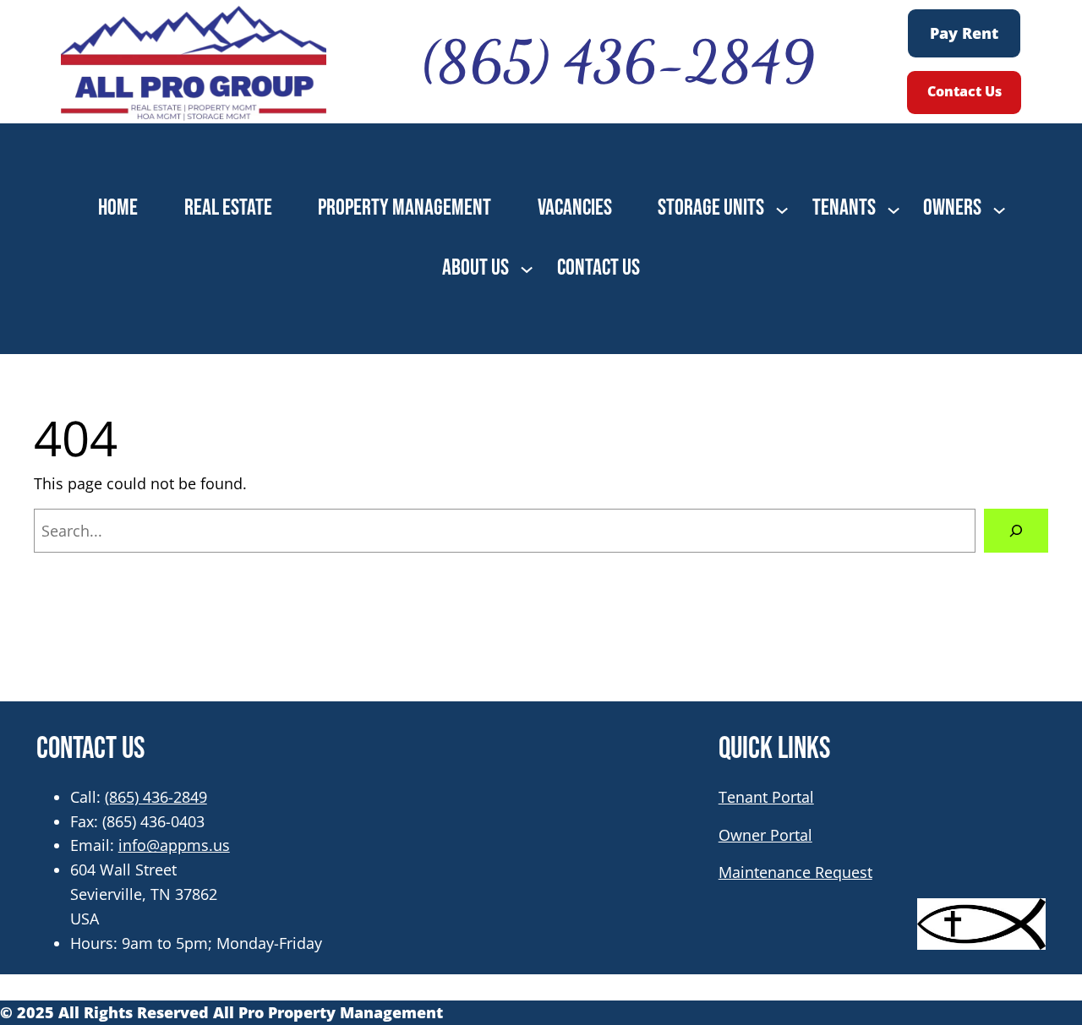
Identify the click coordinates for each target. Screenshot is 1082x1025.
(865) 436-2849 (156, 797)
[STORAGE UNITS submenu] (782, 208)
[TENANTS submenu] (893, 208)
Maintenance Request (795, 872)
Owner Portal (765, 835)
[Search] (1016, 531)
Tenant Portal (766, 797)
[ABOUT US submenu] (526, 268)
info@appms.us (174, 845)
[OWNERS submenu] (999, 208)
